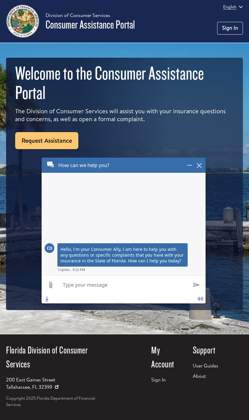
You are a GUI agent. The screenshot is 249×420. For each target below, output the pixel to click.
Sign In (230, 28)
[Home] (22, 21)
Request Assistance (47, 140)
